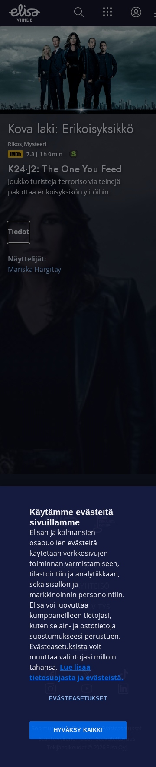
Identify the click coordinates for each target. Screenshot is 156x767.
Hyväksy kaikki (78, 730)
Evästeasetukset (78, 698)
